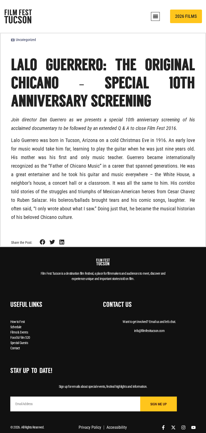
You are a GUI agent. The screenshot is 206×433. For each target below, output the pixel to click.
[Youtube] (193, 427)
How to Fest (17, 322)
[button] (155, 16)
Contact (15, 348)
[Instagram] (183, 427)
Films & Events (19, 332)
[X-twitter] (173, 427)
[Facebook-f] (163, 427)
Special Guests (19, 343)
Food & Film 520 (20, 337)
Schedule (16, 327)
